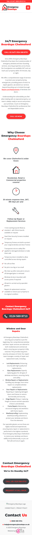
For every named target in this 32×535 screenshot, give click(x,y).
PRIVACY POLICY (22, 508)
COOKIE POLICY (10, 508)
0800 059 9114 (16, 521)
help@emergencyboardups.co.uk (17, 524)
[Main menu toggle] (28, 7)
